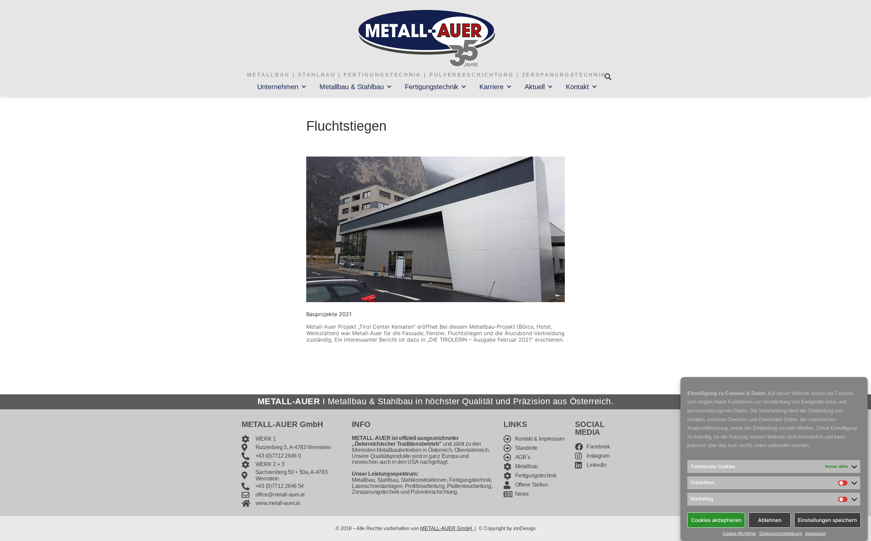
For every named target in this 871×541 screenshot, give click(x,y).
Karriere (491, 87)
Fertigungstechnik (431, 87)
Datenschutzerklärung (780, 533)
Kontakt (577, 87)
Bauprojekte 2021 (328, 314)
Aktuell (535, 87)
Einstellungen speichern (827, 520)
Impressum (815, 533)
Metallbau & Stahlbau (351, 87)
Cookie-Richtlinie (739, 533)
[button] (608, 76)
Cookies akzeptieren (716, 520)
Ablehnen (770, 520)
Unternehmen (277, 87)
